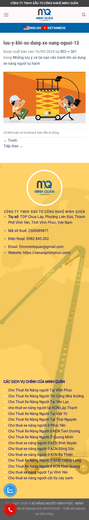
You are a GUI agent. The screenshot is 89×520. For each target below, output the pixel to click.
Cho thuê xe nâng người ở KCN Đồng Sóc (41, 449)
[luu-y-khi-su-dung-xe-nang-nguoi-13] (44, 97)
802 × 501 (68, 51)
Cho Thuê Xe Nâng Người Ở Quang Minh (40, 437)
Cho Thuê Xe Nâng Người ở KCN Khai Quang (44, 466)
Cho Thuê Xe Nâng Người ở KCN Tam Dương (44, 431)
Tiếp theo (13, 146)
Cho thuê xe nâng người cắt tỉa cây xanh (40, 478)
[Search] (84, 14)
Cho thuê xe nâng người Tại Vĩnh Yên (38, 472)
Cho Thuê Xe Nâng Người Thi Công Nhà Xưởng (46, 396)
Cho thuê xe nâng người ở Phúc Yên (36, 425)
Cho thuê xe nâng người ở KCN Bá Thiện (40, 455)
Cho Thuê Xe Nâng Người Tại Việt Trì (37, 414)
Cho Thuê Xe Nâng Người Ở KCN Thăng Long (44, 460)
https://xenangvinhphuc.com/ (47, 253)
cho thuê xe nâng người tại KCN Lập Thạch (42, 408)
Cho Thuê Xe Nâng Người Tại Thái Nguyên (42, 419)
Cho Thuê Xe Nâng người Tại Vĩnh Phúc (40, 390)
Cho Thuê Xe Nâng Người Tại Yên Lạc (38, 402)
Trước (10, 140)
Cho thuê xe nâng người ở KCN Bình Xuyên (42, 443)
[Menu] (6, 14)
